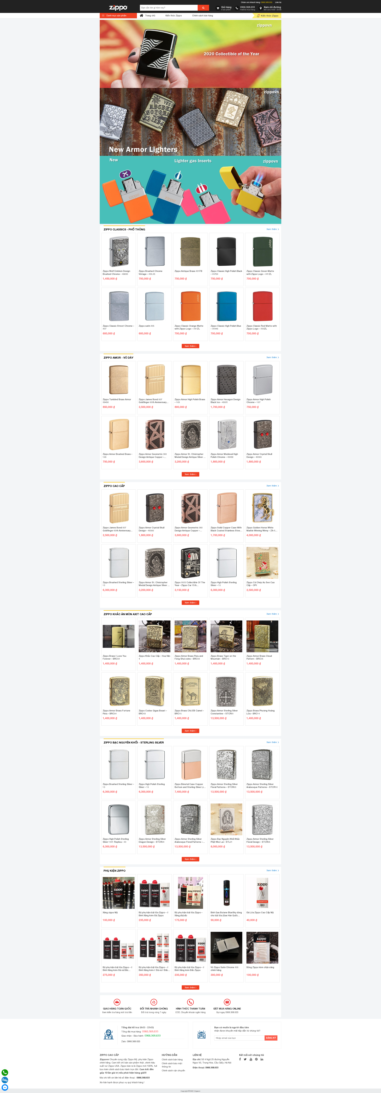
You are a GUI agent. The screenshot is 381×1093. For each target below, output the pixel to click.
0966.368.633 (266, 2)
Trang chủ (150, 15)
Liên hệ (278, 2)
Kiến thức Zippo (173, 15)
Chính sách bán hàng (202, 15)
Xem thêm (272, 229)
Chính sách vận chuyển (173, 1070)
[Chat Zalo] (4, 1080)
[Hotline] (4, 1072)
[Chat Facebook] (4, 1087)
